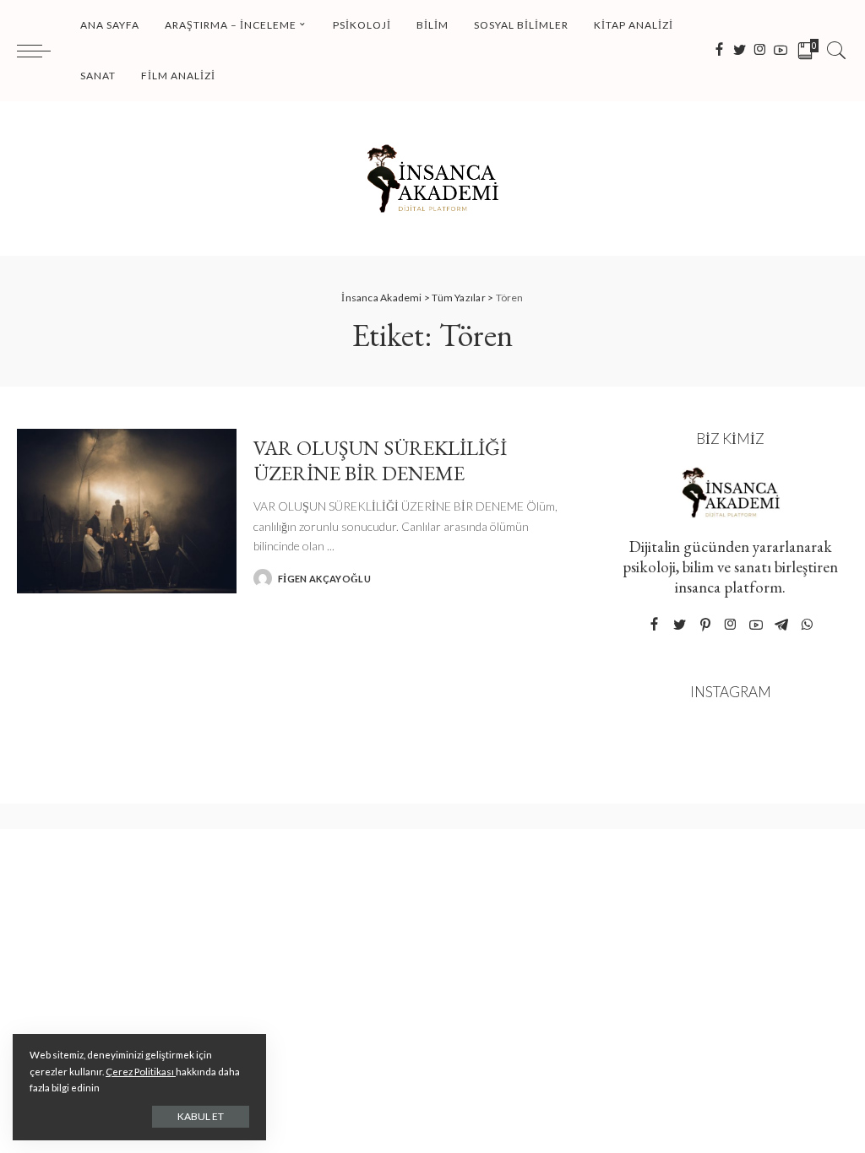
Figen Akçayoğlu (324, 578)
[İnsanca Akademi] (432, 178)
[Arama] (836, 50)
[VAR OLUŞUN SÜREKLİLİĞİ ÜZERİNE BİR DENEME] (127, 511)
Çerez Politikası (141, 1071)
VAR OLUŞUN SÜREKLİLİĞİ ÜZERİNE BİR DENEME (380, 460)
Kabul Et (200, 1116)
